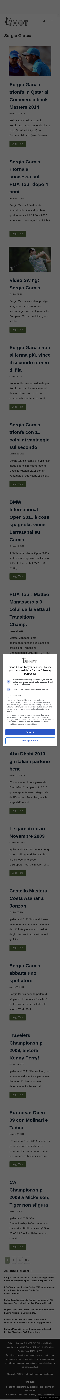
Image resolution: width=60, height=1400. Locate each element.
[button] (30, 696)
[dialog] (30, 700)
